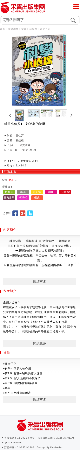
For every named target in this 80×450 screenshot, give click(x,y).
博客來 (9, 191)
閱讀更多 (39, 281)
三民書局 (9, 197)
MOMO (23, 197)
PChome (65, 191)
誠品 (23, 191)
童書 (23, 29)
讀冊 (51, 191)
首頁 (2, 29)
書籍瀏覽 (13, 29)
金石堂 (37, 191)
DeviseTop (56, 447)
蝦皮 (37, 197)
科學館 (33, 29)
